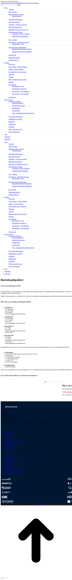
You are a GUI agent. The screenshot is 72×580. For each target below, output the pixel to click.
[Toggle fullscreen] (5, 577)
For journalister (9, 432)
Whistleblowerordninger (11, 460)
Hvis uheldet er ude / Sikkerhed (13, 472)
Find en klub (8, 470)
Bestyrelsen (8, 439)
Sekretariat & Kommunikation (13, 442)
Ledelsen (7, 437)
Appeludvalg (8, 435)
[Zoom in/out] (6, 577)
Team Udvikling (9, 447)
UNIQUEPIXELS (41, 504)
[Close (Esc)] (1, 577)
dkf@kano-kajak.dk (11, 406)
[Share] (3, 577)
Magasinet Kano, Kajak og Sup (13, 468)
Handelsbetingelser (10, 458)
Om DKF (7, 455)
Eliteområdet (8, 449)
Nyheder (7, 463)
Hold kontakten (9, 465)
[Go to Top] (36, 575)
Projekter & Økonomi (11, 444)
